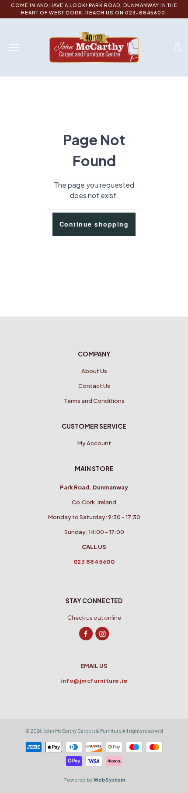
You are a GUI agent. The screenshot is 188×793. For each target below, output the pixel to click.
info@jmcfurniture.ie (94, 680)
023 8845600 (94, 561)
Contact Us (94, 385)
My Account (94, 443)
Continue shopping (94, 224)
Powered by (94, 780)
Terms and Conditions (94, 400)
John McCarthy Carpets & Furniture (83, 731)
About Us (94, 370)
